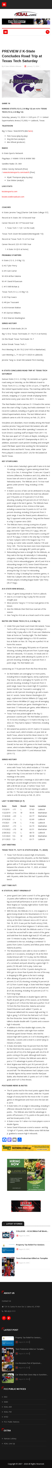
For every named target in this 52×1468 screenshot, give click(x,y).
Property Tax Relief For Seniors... (28, 1338)
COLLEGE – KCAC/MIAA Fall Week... (32, 1231)
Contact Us (6, 1301)
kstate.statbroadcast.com (13, 196)
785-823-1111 (10, 1311)
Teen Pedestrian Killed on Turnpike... (30, 1349)
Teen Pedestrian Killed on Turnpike (32, 1258)
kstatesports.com (9, 191)
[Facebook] (4, 1318)
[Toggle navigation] (4, 4)
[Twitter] (9, 1318)
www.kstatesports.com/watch (16, 172)
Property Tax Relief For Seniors (30, 1245)
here (30, 131)
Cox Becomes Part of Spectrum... (28, 1363)
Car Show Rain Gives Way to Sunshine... (31, 1375)
